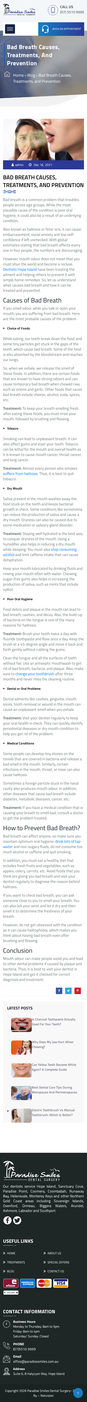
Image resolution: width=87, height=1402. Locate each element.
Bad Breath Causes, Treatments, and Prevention (43, 181)
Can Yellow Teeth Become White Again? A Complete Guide (54, 1067)
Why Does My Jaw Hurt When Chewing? (52, 1044)
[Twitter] (68, 991)
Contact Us (56, 1271)
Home (18, 75)
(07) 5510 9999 (72, 12)
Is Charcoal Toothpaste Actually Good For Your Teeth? (53, 1022)
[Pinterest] (77, 991)
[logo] (19, 9)
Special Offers (58, 1262)
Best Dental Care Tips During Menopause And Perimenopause (54, 1090)
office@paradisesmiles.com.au (35, 1359)
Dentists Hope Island (20, 269)
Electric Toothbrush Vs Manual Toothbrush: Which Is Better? (53, 1112)
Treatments (16, 1262)
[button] (10, 29)
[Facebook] (59, 991)
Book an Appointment (66, 29)
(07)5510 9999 (24, 1346)
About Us (54, 1253)
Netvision (47, 1395)
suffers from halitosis (20, 473)
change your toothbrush (34, 674)
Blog (31, 75)
